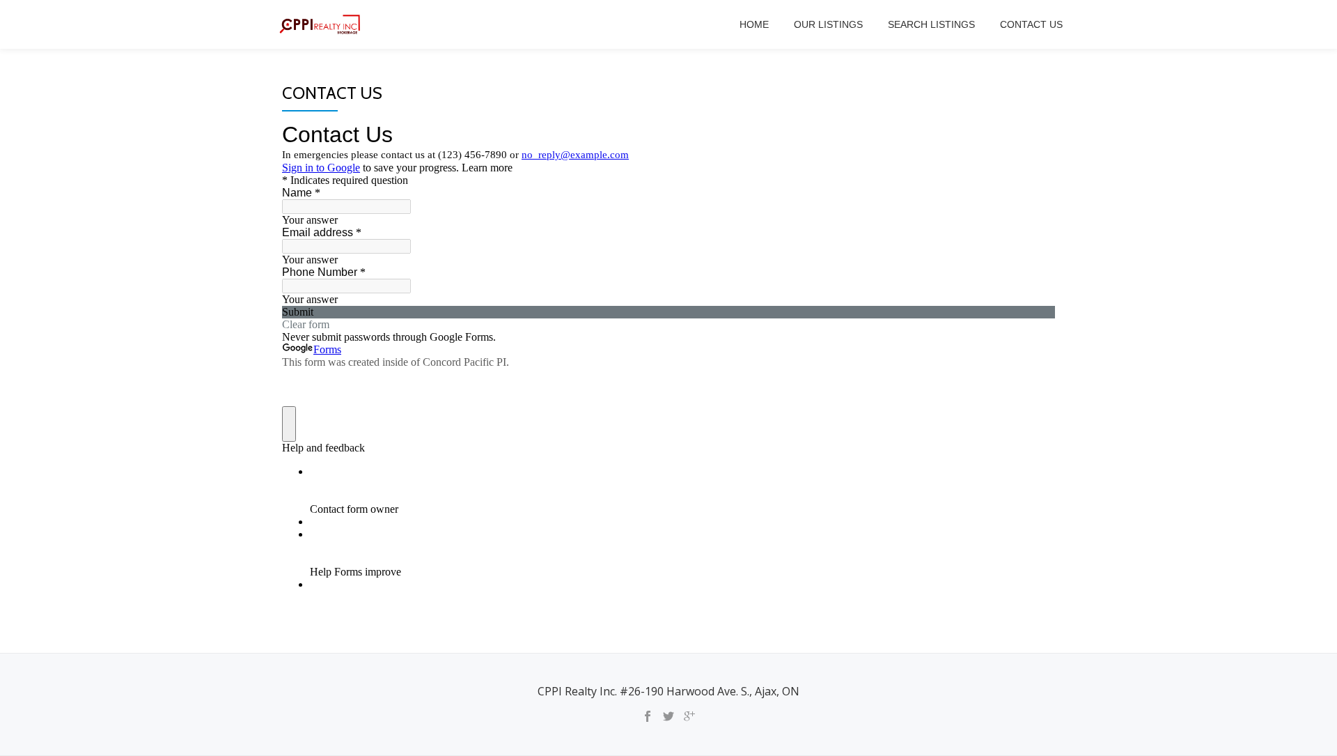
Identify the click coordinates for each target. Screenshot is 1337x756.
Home (754, 24)
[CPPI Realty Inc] (323, 24)
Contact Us (1031, 24)
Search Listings (931, 24)
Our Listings (828, 24)
